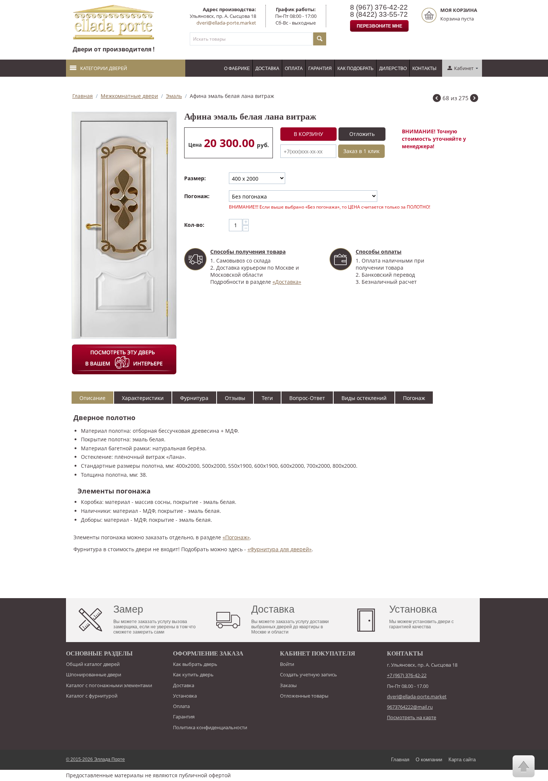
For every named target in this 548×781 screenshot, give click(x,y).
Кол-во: (194, 224)
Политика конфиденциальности (210, 727)
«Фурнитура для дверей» (280, 549)
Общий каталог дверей (93, 664)
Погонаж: (197, 196)
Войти (287, 664)
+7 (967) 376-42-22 (406, 675)
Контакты (424, 68)
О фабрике (237, 68)
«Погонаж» (236, 537)
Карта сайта (462, 759)
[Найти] (319, 38)
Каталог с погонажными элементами (109, 685)
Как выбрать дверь (195, 664)
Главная (82, 95)
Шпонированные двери (93, 674)
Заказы (288, 685)
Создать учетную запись (308, 674)
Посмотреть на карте (411, 717)
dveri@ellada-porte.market (226, 22)
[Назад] (437, 99)
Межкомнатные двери (129, 95)
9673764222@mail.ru (410, 707)
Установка (185, 695)
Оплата (294, 68)
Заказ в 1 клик (361, 151)
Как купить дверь (193, 674)
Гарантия (320, 68)
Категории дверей (103, 68)
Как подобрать (355, 68)
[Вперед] (474, 99)
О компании (429, 759)
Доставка (267, 68)
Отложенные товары (304, 695)
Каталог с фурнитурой (91, 695)
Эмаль (174, 95)
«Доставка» (287, 281)
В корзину (308, 133)
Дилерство (393, 68)
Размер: (195, 178)
